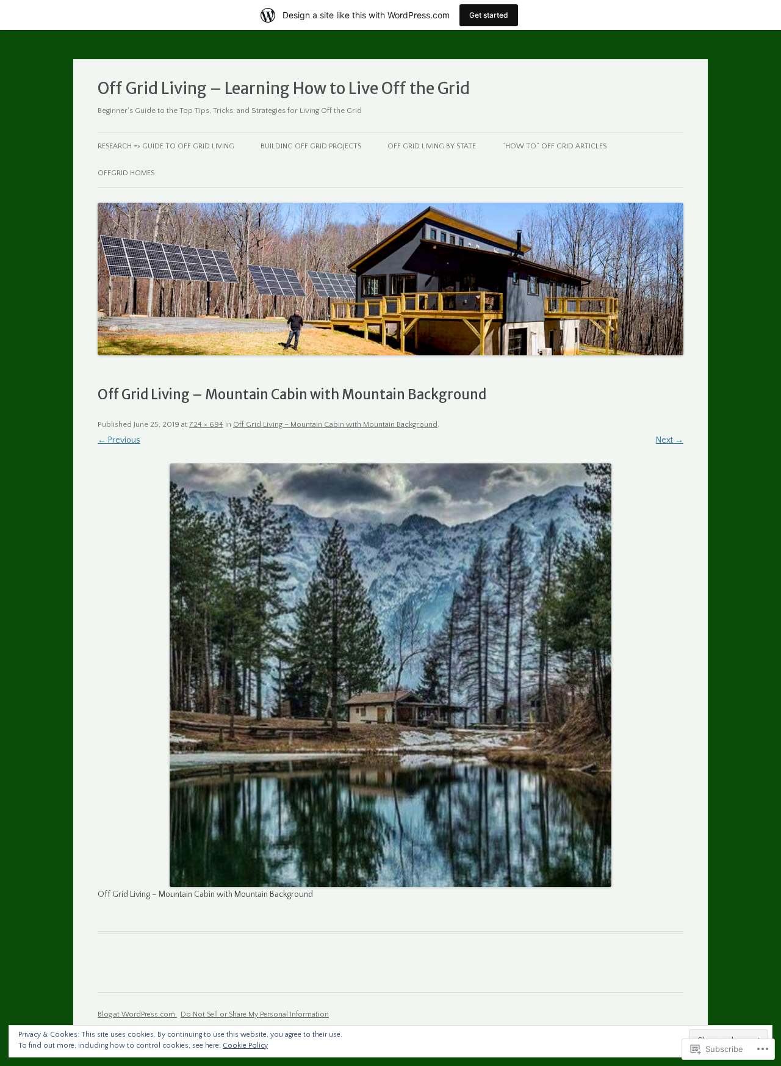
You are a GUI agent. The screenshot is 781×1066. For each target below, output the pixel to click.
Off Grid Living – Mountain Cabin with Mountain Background (335, 424)
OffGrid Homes (126, 173)
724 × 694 (206, 424)
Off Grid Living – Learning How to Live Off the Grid (284, 88)
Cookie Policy (245, 1046)
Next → (669, 440)
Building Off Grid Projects (311, 146)
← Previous (119, 440)
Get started (488, 15)
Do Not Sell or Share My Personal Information (255, 1014)
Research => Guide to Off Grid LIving (166, 146)
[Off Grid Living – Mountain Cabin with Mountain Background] (390, 675)
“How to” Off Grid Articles (554, 146)
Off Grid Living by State (431, 146)
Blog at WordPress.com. (137, 1014)
